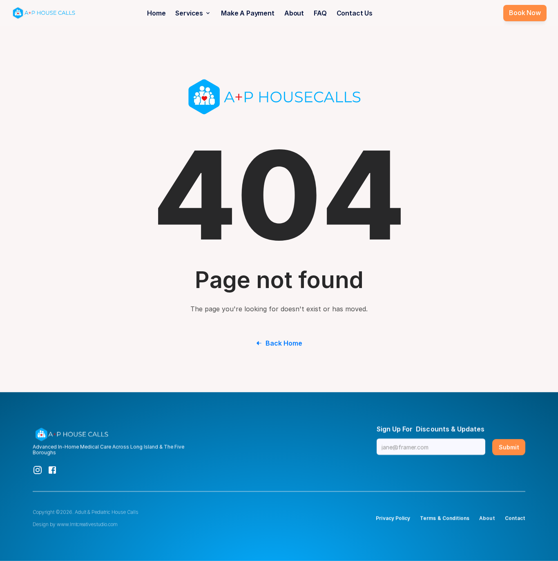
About (294, 13)
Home (156, 13)
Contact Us (355, 13)
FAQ (320, 13)
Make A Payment (248, 13)
